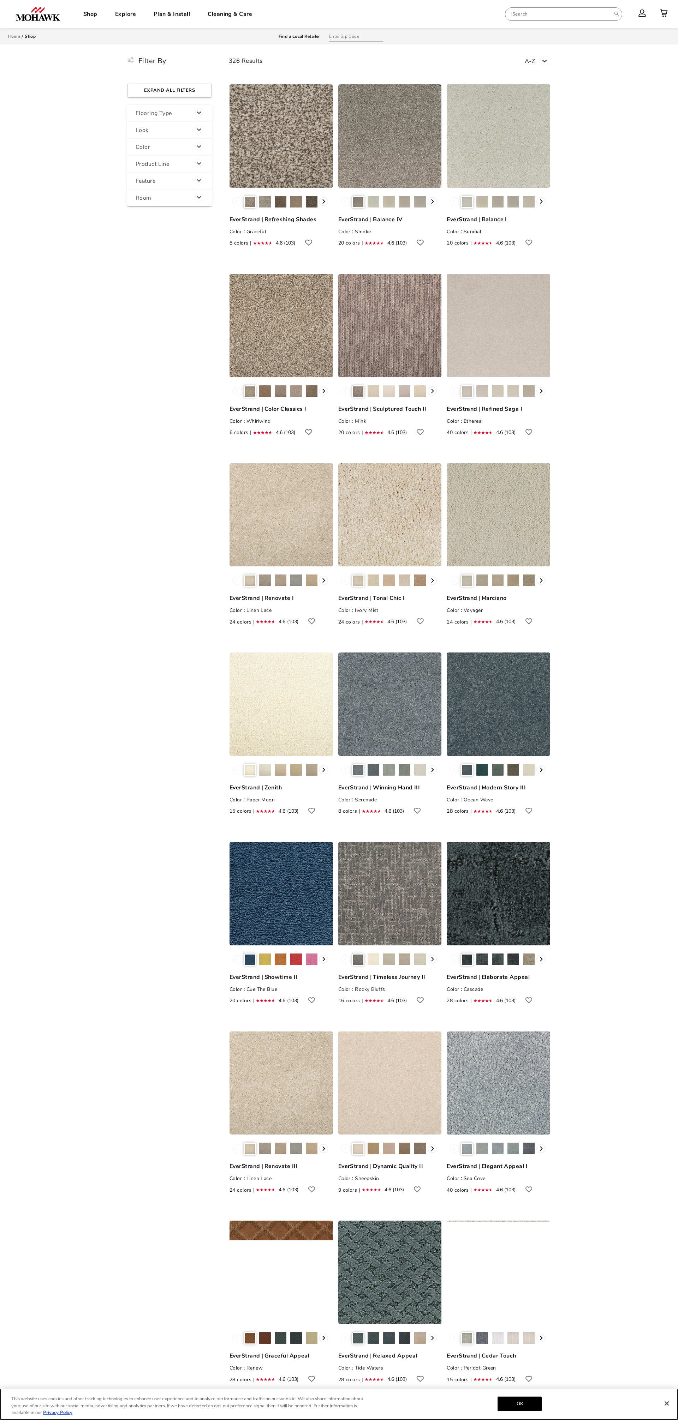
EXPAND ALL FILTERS (169, 90)
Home (14, 36)
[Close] (666, 1403)
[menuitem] (563, 14)
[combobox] (563, 14)
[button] (169, 113)
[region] (339, 1404)
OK (520, 1403)
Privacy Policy (57, 1412)
